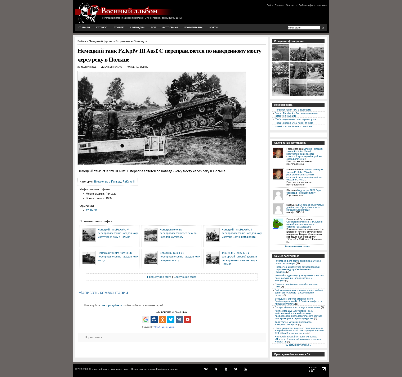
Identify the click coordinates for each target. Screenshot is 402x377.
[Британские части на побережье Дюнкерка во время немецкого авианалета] (315, 61)
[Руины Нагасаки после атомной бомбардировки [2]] (315, 95)
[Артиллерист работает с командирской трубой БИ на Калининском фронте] (298, 78)
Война (81, 41)
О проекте (291, 5)
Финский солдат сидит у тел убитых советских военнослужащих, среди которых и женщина (300, 278)
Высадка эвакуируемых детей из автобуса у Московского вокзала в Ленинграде (305, 207)
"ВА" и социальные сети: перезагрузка (295, 119)
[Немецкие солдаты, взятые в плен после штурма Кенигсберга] (298, 95)
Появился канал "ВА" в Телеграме (293, 109)
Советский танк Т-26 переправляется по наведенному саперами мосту (180, 257)
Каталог (101, 27)
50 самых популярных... (298, 345)
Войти (270, 5)
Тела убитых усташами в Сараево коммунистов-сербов (293, 323)
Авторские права (120, 369)
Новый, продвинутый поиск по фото (294, 123)
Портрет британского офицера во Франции (297, 307)
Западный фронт (100, 41)
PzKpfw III (129, 181)
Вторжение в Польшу (130, 41)
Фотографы (170, 27)
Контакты (322, 5)
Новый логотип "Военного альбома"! (294, 126)
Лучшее (118, 27)
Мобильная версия (167, 369)
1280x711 (91, 210)
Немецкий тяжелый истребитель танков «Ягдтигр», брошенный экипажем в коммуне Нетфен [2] (298, 339)
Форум (213, 27)
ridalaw (117, 67)
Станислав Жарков (99, 369)
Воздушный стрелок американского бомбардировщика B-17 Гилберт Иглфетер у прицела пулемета (298, 301)
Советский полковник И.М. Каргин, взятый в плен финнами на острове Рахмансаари (304, 224)
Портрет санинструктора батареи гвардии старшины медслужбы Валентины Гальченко (297, 269)
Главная (84, 27)
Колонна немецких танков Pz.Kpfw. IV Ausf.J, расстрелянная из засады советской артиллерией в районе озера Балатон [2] (304, 174)
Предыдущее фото (159, 276)
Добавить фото (307, 5)
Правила (279, 5)
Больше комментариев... (298, 246)
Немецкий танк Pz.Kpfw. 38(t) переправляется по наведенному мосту (118, 257)
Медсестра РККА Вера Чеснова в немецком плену (303, 191)
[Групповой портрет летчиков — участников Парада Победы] (281, 78)
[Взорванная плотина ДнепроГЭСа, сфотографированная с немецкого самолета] (281, 61)
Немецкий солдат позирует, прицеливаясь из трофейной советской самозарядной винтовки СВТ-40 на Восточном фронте (299, 330)
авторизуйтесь (112, 305)
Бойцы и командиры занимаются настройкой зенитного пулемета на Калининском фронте (299, 292)
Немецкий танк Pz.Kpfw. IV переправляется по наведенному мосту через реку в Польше (118, 233)
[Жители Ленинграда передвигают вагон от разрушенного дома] (281, 95)
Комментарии (193, 27)
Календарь (137, 27)
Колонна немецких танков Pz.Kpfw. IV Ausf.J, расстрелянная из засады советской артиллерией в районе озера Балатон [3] (304, 154)
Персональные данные (143, 369)
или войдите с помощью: (172, 312)
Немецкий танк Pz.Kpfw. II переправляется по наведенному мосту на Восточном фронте (242, 233)
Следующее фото (185, 276)
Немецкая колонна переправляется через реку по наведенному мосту (178, 233)
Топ (153, 27)
